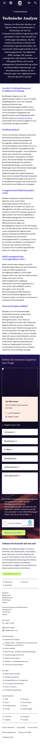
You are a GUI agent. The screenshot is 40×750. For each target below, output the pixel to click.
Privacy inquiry (33, 727)
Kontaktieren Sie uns (11, 574)
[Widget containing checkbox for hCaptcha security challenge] (18, 523)
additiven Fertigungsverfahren (20, 118)
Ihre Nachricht (11, 475)
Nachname (9, 441)
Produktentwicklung (20, 11)
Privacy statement (8, 727)
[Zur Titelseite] (20, 3)
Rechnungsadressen (9, 732)
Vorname (8, 432)
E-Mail (7, 449)
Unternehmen (10, 467)
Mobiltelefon (10, 458)
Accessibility (21, 727)
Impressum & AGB (24, 732)
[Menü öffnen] (4, 3)
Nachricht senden (12, 532)
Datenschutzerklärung (23, 499)
